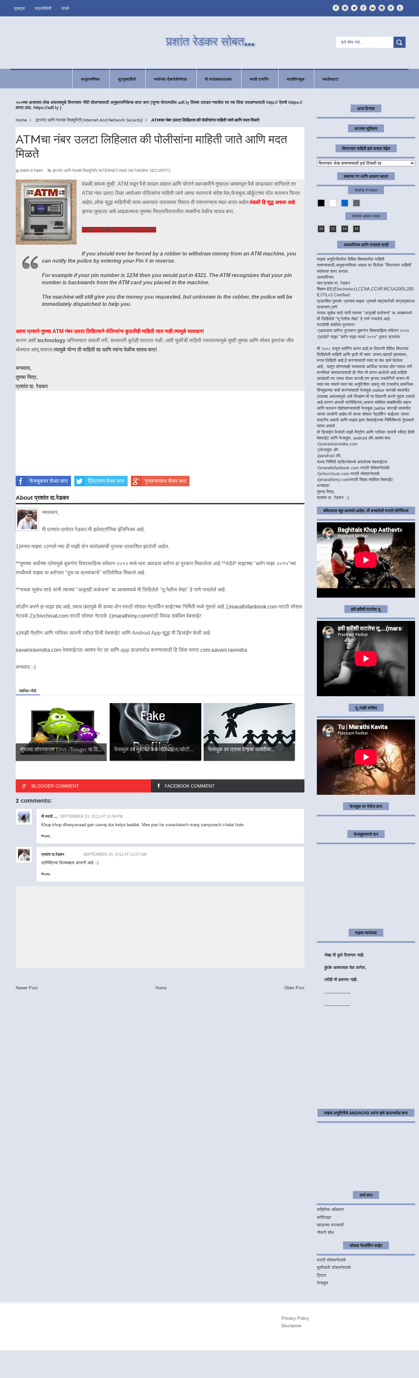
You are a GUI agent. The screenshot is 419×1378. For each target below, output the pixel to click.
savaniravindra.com (38, 650)
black (321, 203)
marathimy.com (130, 616)
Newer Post (27, 987)
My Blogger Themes (105, 1368)
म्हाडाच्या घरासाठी (330, 1224)
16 (356, 229)
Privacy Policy (295, 1318)
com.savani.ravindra (223, 650)
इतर (401, 1362)
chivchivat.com (51, 616)
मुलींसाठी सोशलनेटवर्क (334, 1267)
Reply (45, 836)
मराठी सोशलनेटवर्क (331, 1259)
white (333, 203)
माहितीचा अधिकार (330, 1209)
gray (356, 203)
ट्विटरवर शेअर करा (106, 481)
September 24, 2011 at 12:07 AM (115, 854)
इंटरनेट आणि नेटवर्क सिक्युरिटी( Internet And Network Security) (112, 170)
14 (345, 229)
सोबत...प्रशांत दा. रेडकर (68, 1363)
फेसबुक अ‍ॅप (329, 449)
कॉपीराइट (324, 1217)
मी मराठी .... (49, 816)
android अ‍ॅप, (331, 455)
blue (344, 203)
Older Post (294, 987)
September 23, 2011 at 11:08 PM (91, 816)
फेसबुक (322, 1282)
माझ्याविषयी (43, 8)
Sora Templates (56, 1368)
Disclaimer (291, 1325)
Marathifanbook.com (72, 1372)
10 (321, 229)
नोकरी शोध (325, 1232)
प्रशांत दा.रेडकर (52, 854)
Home (161, 987)
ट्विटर (321, 1275)
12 (333, 229)
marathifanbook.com (253, 606)
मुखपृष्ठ (19, 8)
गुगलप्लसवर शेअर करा (165, 481)
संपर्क (65, 8)
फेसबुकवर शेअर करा (48, 481)
